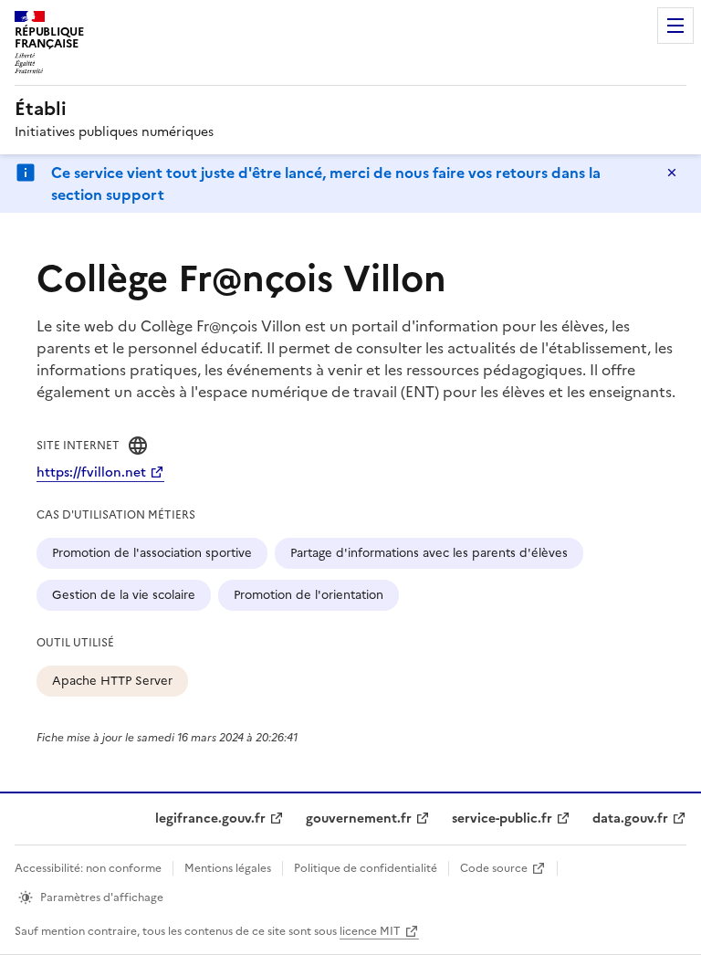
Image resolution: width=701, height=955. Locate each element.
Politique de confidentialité (365, 868)
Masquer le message (671, 172)
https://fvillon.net (91, 472)
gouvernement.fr (359, 818)
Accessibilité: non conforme (88, 868)
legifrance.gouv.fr (210, 818)
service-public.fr (502, 818)
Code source (494, 868)
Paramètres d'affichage (101, 897)
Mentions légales (227, 868)
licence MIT (370, 931)
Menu (675, 25)
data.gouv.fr (630, 818)
